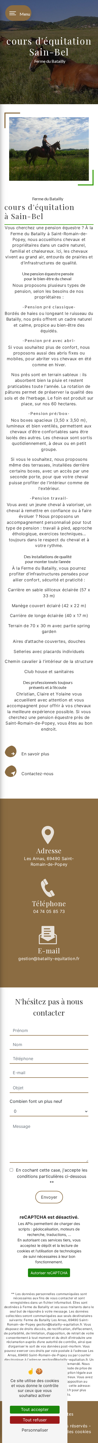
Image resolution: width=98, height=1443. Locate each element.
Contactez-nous (37, 773)
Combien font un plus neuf (36, 1101)
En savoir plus (35, 753)
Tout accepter (35, 1409)
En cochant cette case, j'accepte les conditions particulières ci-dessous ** (51, 1176)
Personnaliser (35, 1430)
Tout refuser (35, 1419)
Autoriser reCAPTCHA (49, 1273)
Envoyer (49, 1197)
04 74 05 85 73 (49, 911)
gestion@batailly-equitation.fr (49, 958)
